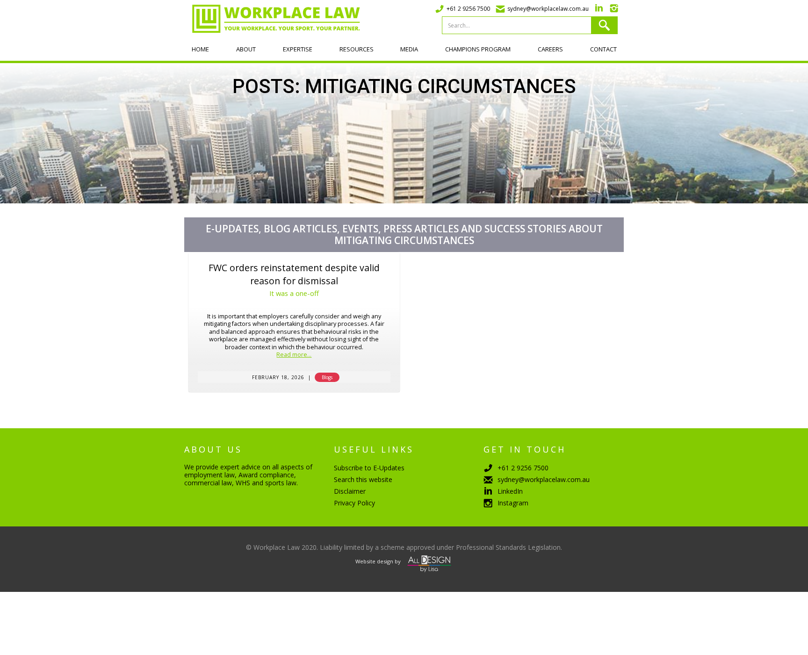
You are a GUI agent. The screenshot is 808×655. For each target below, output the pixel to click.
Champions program (478, 49)
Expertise (297, 49)
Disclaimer (350, 491)
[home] (272, 18)
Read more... (293, 355)
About (246, 49)
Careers (550, 49)
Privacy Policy (354, 502)
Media (409, 49)
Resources (356, 49)
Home (200, 49)
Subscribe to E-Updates (369, 467)
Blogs (327, 377)
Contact (603, 49)
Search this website (363, 479)
